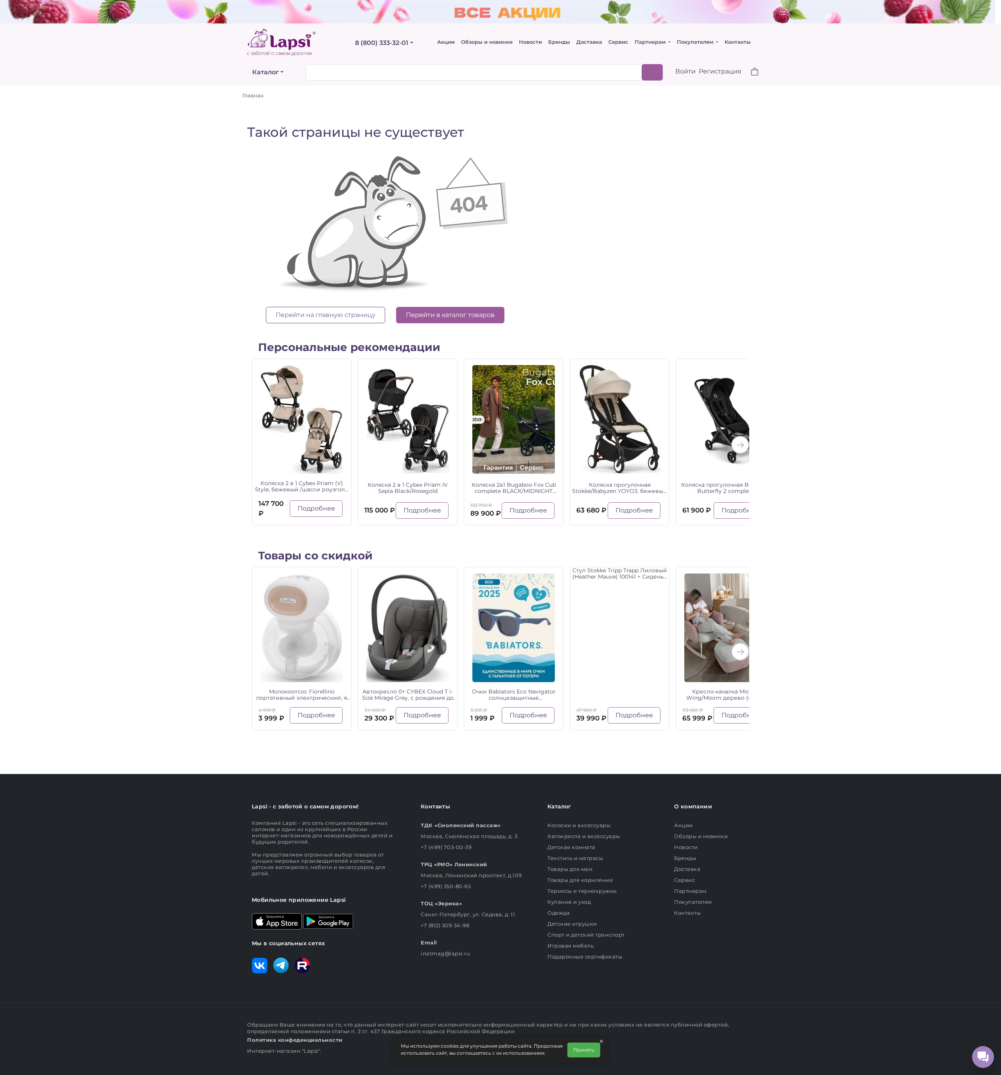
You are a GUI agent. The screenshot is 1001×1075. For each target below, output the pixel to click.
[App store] (277, 920)
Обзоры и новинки (487, 42)
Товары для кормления (580, 880)
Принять (583, 1050)
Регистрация (720, 71)
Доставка (589, 42)
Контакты (738, 42)
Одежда (558, 913)
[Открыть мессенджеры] (983, 1057)
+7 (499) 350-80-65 (446, 886)
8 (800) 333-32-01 (381, 43)
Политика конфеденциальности (295, 1040)
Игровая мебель (570, 945)
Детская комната (571, 847)
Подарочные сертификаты (584, 956)
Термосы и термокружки (582, 891)
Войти (685, 71)
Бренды (559, 42)
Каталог (265, 72)
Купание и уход (569, 902)
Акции (446, 42)
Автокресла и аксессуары (583, 836)
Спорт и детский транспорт (586, 935)
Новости (530, 42)
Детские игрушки (572, 924)
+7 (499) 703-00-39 (446, 847)
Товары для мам (569, 869)
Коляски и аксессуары (578, 825)
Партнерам (651, 42)
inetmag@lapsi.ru (445, 953)
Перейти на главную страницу (325, 315)
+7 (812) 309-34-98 (445, 925)
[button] (750, 72)
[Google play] (328, 920)
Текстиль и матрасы (575, 858)
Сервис (618, 42)
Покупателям (696, 42)
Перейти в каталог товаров (450, 315)
